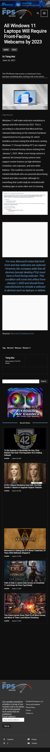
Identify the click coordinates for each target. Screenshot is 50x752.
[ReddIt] (22, 66)
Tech (14, 50)
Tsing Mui (10, 56)
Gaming (6, 458)
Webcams (18, 348)
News (6, 50)
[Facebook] (12, 66)
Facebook (10, 739)
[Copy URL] (33, 66)
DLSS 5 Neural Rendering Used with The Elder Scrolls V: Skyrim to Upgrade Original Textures (23, 486)
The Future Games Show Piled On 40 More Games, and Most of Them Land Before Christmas (25, 616)
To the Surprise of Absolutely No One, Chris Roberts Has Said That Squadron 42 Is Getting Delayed (23, 452)
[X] (17, 66)
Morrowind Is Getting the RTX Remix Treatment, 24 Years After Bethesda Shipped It (24, 551)
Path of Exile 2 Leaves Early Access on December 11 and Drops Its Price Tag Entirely (24, 584)
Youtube (34, 743)
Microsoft (15, 333)
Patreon (34, 739)
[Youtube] (28, 743)
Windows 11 (27, 348)
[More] (38, 66)
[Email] (28, 66)
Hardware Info (27, 333)
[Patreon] (28, 739)
